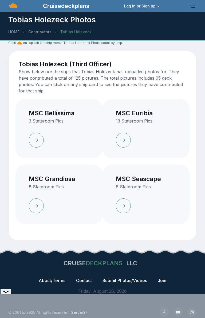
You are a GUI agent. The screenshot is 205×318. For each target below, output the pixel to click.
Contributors (40, 32)
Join (162, 280)
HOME (13, 32)
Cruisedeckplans (65, 5)
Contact (84, 280)
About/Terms (52, 280)
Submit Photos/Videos (124, 280)
